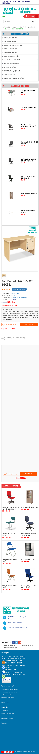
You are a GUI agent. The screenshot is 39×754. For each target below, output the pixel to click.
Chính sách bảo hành (8, 718)
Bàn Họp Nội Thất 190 (10, 67)
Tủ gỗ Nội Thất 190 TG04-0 (29, 193)
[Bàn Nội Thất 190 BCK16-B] (11, 109)
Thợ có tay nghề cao (8, 694)
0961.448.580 (6, 667)
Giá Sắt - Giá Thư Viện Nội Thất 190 (14, 78)
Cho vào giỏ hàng (10, 324)
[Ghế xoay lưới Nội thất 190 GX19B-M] (11, 143)
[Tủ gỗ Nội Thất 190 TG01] (29, 549)
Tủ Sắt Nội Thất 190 (9, 74)
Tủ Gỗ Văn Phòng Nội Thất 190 (12, 71)
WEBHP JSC (32, 751)
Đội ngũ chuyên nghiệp (8, 697)
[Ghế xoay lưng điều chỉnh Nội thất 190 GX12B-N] (11, 497)
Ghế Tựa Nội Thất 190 (10, 41)
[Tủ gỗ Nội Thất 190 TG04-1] (29, 497)
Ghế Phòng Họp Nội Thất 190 (12, 56)
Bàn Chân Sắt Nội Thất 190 (11, 63)
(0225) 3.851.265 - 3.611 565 (13, 663)
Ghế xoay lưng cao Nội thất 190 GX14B (28, 587)
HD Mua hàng (6, 3)
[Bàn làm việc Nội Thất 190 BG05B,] (19, 248)
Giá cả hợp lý (6, 702)
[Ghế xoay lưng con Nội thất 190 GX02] (29, 523)
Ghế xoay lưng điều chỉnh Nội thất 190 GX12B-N (10, 508)
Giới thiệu (5, 710)
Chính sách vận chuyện (10, 647)
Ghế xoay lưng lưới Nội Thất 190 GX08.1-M (28, 159)
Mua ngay (29, 324)
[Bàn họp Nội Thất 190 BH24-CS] (11, 212)
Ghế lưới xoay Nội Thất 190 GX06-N (28, 177)
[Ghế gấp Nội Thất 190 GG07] (11, 549)
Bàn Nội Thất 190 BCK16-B (29, 107)
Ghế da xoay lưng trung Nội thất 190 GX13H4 (28, 125)
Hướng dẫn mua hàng (10, 645)
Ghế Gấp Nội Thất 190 (10, 38)
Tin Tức (12, 1)
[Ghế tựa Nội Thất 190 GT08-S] (11, 523)
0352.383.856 (9, 328)
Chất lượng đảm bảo (8, 700)
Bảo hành (17, 1)
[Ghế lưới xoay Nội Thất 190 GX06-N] (11, 178)
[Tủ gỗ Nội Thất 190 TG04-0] (11, 195)
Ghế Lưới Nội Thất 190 (10, 52)
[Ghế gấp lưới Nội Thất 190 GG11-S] (11, 92)
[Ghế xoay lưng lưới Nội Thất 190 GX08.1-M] (11, 161)
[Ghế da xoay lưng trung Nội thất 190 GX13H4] (11, 126)
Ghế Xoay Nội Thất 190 (10, 49)
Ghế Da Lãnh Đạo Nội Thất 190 (13, 45)
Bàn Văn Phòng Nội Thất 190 (12, 60)
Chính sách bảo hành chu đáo (10, 692)
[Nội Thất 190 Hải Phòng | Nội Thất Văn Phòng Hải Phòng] (19, 10)
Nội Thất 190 (15, 293)
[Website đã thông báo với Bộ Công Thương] (7, 680)
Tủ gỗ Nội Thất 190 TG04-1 (29, 507)
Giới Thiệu (5, 1)
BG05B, (14, 295)
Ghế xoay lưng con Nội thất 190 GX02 (28, 534)
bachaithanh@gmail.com (20, 627)
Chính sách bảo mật (27, 645)
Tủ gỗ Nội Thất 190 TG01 (28, 560)
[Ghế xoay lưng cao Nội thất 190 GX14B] (29, 575)
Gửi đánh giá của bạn (19, 289)
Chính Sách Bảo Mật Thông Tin (10, 689)
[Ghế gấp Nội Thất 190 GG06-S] (10, 575)
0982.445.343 (20, 665)
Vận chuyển (25, 1)
